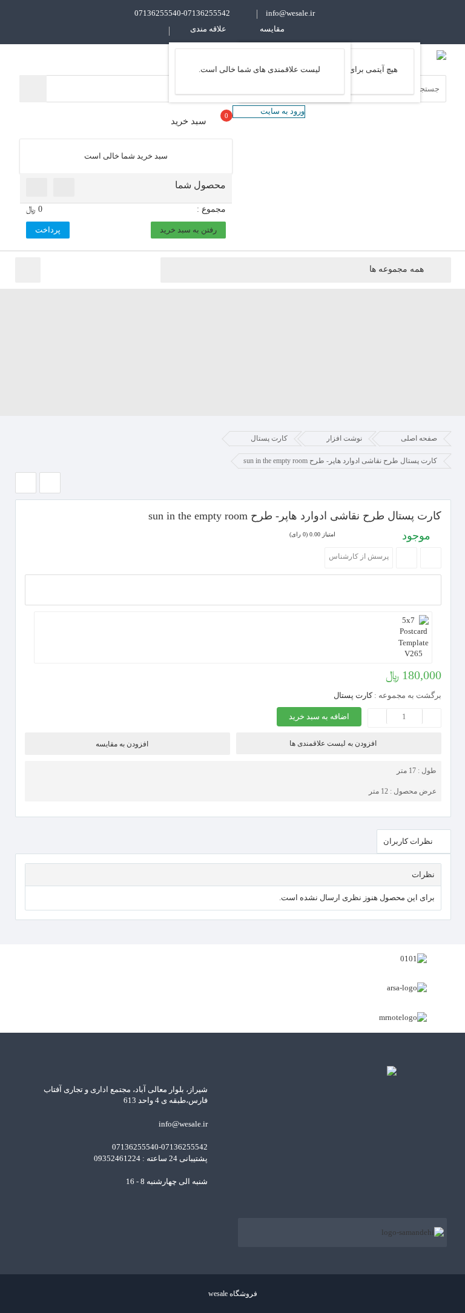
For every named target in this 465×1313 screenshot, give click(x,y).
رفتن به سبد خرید (188, 229)
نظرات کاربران (409, 841)
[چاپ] (430, 557)
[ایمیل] (406, 557)
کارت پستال (353, 695)
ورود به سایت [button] (282, 111)
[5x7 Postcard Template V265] (233, 637)
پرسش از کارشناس (359, 556)
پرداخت (48, 229)
